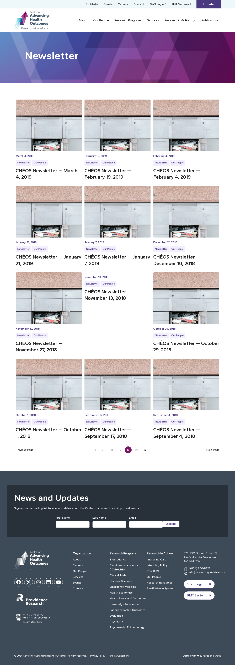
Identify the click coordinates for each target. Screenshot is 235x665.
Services (153, 20)
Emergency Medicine (123, 586)
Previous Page (24, 449)
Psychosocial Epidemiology (127, 627)
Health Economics (121, 592)
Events (108, 4)
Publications (210, 20)
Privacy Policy (97, 655)
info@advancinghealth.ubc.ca (207, 572)
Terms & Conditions (119, 655)
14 (136, 449)
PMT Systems (180, 4)
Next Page (212, 449)
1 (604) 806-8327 (199, 568)
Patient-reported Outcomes (127, 610)
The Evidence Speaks (160, 588)
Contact (138, 4)
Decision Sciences (121, 581)
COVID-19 (153, 571)
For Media (92, 4)
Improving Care (156, 559)
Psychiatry (116, 621)
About (83, 20)
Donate (208, 4)
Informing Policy (157, 565)
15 (144, 449)
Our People (101, 20)
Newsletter (23, 162)
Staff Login (156, 4)
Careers (123, 4)
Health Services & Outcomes (128, 598)
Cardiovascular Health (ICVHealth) (124, 567)
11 (112, 449)
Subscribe (171, 523)
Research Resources (159, 582)
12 (120, 449)
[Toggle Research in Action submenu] (195, 20)
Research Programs (127, 20)
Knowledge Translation (124, 604)
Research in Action (177, 20)
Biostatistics (118, 559)
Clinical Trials (118, 575)
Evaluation (116, 615)
